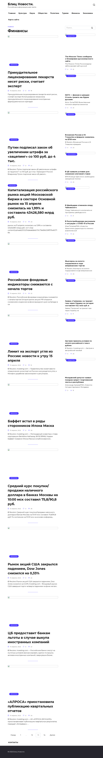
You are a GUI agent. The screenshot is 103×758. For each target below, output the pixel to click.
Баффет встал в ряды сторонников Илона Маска (31, 423)
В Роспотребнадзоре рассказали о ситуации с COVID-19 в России (80, 222)
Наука (32, 13)
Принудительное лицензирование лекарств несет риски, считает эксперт (31, 79)
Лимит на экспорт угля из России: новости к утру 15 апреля (30, 356)
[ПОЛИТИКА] (80, 91)
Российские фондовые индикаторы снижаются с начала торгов (30, 284)
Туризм (65, 13)
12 (32, 735)
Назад (13, 735)
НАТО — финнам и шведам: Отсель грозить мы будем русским (77, 97)
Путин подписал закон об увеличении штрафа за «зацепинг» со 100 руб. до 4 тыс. (32, 154)
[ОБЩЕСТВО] (80, 53)
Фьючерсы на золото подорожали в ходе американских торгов (75, 263)
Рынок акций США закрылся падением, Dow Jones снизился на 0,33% (33, 568)
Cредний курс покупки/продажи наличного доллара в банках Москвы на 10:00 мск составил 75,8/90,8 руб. (33, 495)
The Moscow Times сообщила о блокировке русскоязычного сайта (79, 59)
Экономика (88, 13)
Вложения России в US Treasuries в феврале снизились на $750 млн (79, 137)
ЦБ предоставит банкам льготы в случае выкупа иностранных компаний (29, 637)
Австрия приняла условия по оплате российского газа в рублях (78, 343)
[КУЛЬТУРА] (77, 201)
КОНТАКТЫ (13, 742)
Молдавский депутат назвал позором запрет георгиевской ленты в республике (79, 380)
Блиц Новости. (20, 4)
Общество (42, 13)
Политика (54, 13)
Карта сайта (13, 20)
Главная (11, 13)
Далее (52, 735)
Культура (23, 13)
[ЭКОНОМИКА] (80, 168)
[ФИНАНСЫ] (33, 68)
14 (44, 735)
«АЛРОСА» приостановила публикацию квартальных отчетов (31, 706)
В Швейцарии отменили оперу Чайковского (79, 206)
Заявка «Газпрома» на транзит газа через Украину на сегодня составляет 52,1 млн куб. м (79, 303)
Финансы (76, 13)
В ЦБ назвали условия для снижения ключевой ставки (77, 173)
